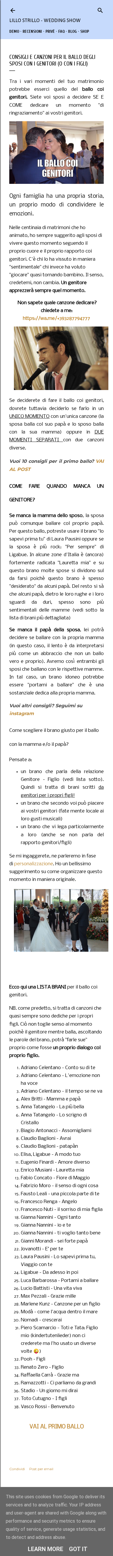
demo (14, 31)
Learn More (45, 1549)
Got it (78, 1549)
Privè (50, 31)
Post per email (41, 1469)
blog (72, 31)
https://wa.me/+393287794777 (56, 318)
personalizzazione (33, 864)
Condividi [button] (17, 1469)
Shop (84, 31)
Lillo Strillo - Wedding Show (45, 20)
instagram (21, 713)
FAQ (61, 31)
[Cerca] (100, 9)
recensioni (32, 31)
